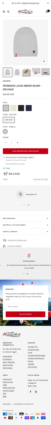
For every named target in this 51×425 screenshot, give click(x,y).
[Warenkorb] (47, 12)
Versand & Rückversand (17, 240)
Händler (31, 364)
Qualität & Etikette (14, 246)
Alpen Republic (9, 362)
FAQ (4, 393)
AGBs (5, 385)
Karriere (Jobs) (8, 391)
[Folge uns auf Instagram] (36, 391)
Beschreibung (9, 218)
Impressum (7, 379)
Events (30, 361)
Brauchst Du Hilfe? (40, 179)
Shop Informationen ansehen (15, 164)
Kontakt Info (32, 347)
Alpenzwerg (7, 368)
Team (30, 352)
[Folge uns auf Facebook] (30, 391)
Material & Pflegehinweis (14, 225)
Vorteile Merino (10, 232)
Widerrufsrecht (9, 388)
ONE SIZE (8, 120)
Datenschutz (8, 382)
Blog (4, 396)
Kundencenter (33, 350)
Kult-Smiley (32, 367)
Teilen (5, 179)
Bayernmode (8, 365)
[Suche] (8, 12)
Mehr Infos (32, 386)
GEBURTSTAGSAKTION (30, 3)
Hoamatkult (7, 81)
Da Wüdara (7, 359)
